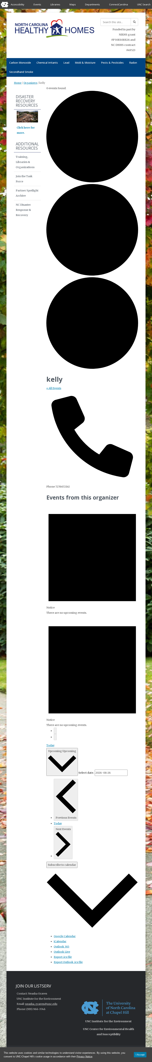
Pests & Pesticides (112, 62)
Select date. (86, 772)
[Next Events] (55, 737)
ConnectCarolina (118, 4)
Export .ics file (63, 957)
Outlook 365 (61, 946)
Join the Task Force (24, 179)
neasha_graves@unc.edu (41, 1004)
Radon (133, 62)
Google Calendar (65, 936)
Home (18, 83)
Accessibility (17, 4)
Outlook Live (62, 951)
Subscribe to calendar (62, 865)
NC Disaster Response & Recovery (23, 210)
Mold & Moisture (85, 62)
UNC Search (144, 4)
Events (37, 4)
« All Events (53, 388)
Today (50, 745)
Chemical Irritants (47, 62)
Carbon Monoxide (20, 62)
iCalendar (60, 941)
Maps (73, 4)
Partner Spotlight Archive (27, 193)
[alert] (92, 559)
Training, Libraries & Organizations (25, 162)
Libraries (55, 4)
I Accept (140, 1054)
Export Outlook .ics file (68, 962)
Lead (66, 62)
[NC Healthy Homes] (54, 29)
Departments (92, 4)
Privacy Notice (84, 1056)
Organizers (30, 83)
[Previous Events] (55, 731)
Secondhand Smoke (21, 72)
